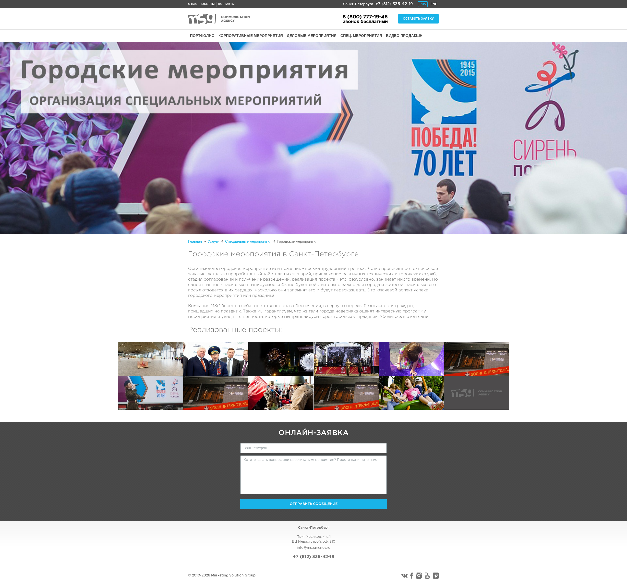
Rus (423, 4)
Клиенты (208, 4)
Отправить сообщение (314, 503)
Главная (195, 241)
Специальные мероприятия (248, 241)
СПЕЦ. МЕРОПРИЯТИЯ (361, 36)
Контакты (226, 4)
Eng (434, 4)
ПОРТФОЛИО (202, 36)
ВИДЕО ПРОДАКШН (404, 36)
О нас (192, 4)
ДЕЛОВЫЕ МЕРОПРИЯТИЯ (312, 36)
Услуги (213, 241)
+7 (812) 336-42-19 (394, 4)
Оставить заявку (418, 18)
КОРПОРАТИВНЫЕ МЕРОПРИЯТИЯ (250, 36)
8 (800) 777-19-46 (365, 17)
